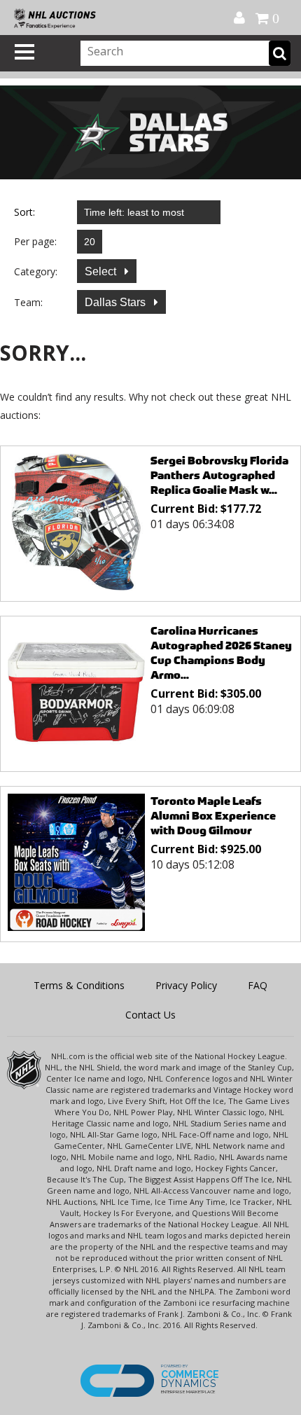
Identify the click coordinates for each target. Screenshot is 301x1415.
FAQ (257, 985)
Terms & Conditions (79, 985)
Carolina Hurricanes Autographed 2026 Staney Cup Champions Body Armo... (221, 652)
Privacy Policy (186, 985)
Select (102, 271)
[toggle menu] (24, 52)
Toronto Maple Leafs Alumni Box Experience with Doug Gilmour (213, 816)
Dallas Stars (116, 302)
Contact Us (150, 1014)
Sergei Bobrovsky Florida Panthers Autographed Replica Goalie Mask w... (219, 475)
